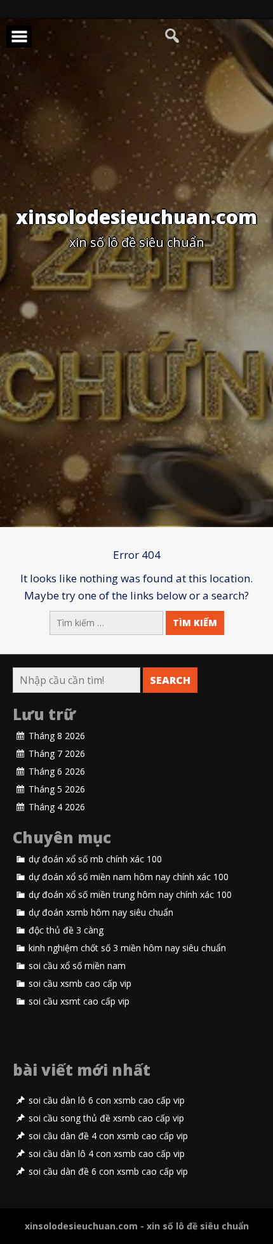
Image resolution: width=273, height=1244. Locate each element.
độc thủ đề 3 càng (66, 930)
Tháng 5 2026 (57, 789)
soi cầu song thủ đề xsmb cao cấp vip (106, 1118)
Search (170, 680)
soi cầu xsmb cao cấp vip (80, 983)
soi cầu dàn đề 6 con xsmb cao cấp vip (108, 1171)
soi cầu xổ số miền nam (77, 966)
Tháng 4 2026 (57, 807)
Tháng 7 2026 (57, 753)
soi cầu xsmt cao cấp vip (79, 1001)
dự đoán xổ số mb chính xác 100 (95, 859)
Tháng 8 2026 (57, 736)
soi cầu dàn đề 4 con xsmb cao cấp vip (108, 1136)
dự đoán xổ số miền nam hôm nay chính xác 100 (129, 877)
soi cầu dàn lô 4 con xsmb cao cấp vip (107, 1154)
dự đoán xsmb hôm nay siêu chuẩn (101, 912)
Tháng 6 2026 (57, 771)
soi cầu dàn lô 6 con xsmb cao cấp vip (107, 1100)
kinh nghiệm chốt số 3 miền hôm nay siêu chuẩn (127, 948)
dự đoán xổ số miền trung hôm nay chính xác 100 (130, 894)
